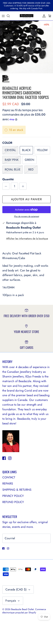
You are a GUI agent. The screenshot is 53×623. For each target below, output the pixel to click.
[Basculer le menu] (3, 16)
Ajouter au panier (26, 199)
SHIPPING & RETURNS (16, 490)
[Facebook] (4, 458)
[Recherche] (9, 16)
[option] (26, 47)
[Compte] (43, 16)
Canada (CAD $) (15, 589)
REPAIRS (7, 483)
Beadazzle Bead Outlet (22, 609)
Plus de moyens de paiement (26, 216)
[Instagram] (9, 458)
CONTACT (8, 477)
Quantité (8, 179)
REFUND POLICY (13, 502)
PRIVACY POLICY (13, 496)
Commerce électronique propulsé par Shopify (24, 611)
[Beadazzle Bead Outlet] (26, 16)
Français (10, 601)
